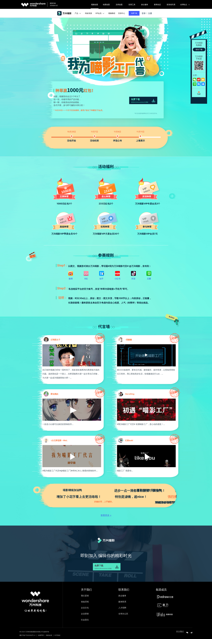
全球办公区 (123, 613)
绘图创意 (106, 4)
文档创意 (119, 4)
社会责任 (85, 619)
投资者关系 (171, 4)
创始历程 (85, 601)
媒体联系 (122, 601)
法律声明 (41, 635)
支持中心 (121, 13)
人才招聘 (122, 607)
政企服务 (144, 4)
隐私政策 (49, 635)
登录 (144, 13)
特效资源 (88, 13)
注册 (150, 13)
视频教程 (111, 13)
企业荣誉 (85, 613)
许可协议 (57, 635)
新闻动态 (157, 4)
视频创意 (94, 4)
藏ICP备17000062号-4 (27, 635)
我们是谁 (85, 595)
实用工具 (131, 4)
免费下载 (134, 13)
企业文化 (85, 607)
